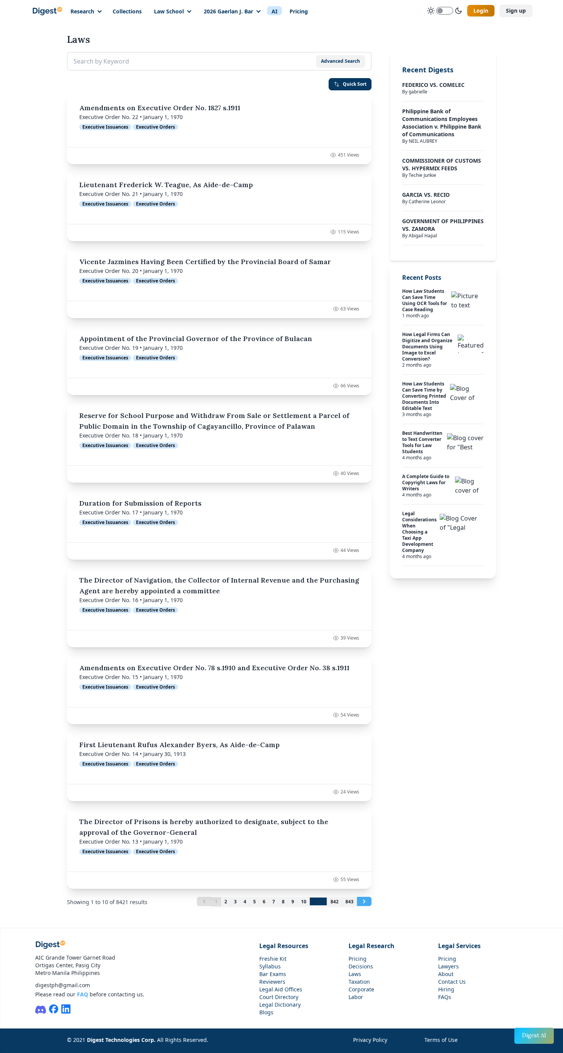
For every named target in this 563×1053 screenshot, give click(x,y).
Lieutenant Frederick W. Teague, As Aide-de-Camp (166, 184)
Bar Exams (272, 974)
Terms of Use (441, 1039)
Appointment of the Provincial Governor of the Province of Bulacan (195, 338)
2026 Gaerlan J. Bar (228, 11)
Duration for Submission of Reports (140, 503)
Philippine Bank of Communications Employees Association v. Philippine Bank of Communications (441, 123)
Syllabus (270, 966)
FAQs (444, 997)
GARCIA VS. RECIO (426, 194)
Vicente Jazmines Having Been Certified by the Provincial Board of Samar (205, 261)
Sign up (516, 10)
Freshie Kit (272, 958)
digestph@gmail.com (62, 985)
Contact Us (452, 981)
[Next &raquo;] (364, 901)
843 (349, 901)
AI (274, 11)
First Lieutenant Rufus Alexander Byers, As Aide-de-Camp (179, 744)
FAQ (82, 994)
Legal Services (459, 946)
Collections (127, 11)
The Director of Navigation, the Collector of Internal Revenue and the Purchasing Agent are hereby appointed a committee (219, 585)
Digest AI (534, 1035)
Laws (355, 974)
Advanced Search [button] (340, 61)
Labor (356, 997)
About (445, 974)
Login (480, 10)
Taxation (359, 981)
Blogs (266, 1012)
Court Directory (278, 997)
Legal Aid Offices (280, 989)
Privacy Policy (370, 1039)
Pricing (299, 11)
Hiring (446, 989)
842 (335, 901)
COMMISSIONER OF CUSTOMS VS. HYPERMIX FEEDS (441, 164)
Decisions (361, 966)
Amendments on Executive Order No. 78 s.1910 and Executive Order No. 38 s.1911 (214, 667)
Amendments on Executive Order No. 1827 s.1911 (159, 107)
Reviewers (272, 981)
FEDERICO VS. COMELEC (433, 84)
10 (303, 901)
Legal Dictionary (280, 1004)
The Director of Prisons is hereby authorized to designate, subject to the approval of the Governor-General (203, 827)
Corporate (361, 989)
